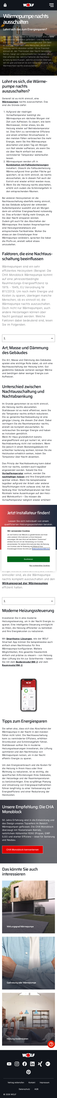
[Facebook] (24, 1064)
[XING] (40, 1064)
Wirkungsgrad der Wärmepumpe (25, 583)
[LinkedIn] (32, 1064)
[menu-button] (51, 5)
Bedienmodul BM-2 (27, 661)
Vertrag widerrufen (16, 1082)
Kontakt (31, 1082)
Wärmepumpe (10, 101)
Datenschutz (24, 1089)
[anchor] (5, 5)
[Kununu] (48, 1064)
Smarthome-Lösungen (19, 638)
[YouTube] (9, 1063)
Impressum (45, 1082)
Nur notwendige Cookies (39, 565)
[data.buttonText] (51, 1044)
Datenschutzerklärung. (41, 549)
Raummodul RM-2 (12, 665)
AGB (36, 1089)
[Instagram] (17, 1064)
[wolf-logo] (28, 5)
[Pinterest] (28, 1072)
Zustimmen (28, 559)
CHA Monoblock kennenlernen (22, 849)
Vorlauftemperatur (12, 473)
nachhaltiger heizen (13, 476)
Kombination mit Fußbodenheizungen (27, 164)
